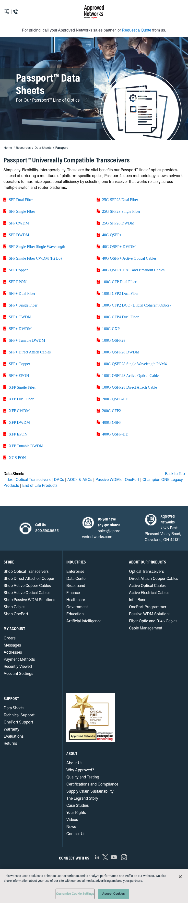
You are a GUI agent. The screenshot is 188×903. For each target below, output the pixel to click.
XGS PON (17, 457)
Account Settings (18, 674)
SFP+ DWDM (20, 328)
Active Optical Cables (147, 586)
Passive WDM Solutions (150, 614)
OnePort (132, 480)
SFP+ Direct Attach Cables (30, 352)
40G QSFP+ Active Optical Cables (129, 258)
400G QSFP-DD (115, 434)
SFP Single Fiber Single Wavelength (37, 246)
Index (7, 480)
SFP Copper (18, 270)
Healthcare (75, 600)
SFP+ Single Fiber (23, 305)
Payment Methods (19, 660)
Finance (73, 593)
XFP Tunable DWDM (26, 446)
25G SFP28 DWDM (118, 223)
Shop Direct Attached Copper (29, 579)
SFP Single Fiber (22, 211)
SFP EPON (18, 282)
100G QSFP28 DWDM (120, 352)
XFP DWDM (19, 422)
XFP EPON (18, 434)
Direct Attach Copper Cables (153, 579)
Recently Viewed (18, 667)
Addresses (13, 653)
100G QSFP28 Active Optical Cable (130, 375)
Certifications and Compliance (92, 784)
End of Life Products (40, 486)
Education (75, 614)
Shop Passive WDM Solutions (29, 600)
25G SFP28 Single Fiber (121, 211)
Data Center (76, 579)
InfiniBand (137, 600)
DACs (59, 480)
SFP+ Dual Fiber (22, 293)
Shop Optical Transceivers (26, 572)
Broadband (75, 586)
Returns (10, 744)
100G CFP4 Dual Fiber (120, 317)
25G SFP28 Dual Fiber (120, 200)
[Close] (180, 876)
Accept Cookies (113, 893)
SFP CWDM (19, 223)
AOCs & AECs (79, 480)
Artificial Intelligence (83, 621)
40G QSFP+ (112, 235)
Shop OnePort (16, 614)
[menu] (23, 11)
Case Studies (77, 806)
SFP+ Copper (19, 364)
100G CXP (111, 328)
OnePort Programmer (147, 607)
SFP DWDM (19, 235)
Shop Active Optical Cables (27, 593)
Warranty (11, 730)
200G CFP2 (111, 411)
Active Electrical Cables (149, 593)
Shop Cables (14, 607)
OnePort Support (18, 722)
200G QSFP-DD (115, 399)
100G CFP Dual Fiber (119, 282)
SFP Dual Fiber (21, 200)
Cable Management (145, 628)
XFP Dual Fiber (21, 399)
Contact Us (75, 834)
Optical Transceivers (33, 480)
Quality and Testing (82, 777)
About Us (74, 763)
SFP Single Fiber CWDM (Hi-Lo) (35, 258)
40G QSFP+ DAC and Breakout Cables (133, 270)
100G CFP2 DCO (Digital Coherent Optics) (136, 305)
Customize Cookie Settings (75, 893)
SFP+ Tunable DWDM (27, 340)
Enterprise (75, 572)
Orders (10, 638)
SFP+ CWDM (20, 317)
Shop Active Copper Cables (27, 586)
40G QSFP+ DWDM (119, 246)
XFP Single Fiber (22, 387)
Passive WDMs (108, 480)
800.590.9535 (47, 531)
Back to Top (175, 474)
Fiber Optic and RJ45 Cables (153, 621)
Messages (12, 646)
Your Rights (76, 813)
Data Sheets (14, 708)
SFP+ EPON (19, 375)
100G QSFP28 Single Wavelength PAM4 (134, 364)
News (71, 827)
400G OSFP (111, 422)
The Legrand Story (82, 799)
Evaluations (14, 737)
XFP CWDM (19, 411)
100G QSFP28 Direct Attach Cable (129, 387)
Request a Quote (136, 30)
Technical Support (19, 715)
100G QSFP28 (113, 340)
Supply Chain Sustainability (90, 792)
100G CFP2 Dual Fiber (120, 293)
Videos (72, 820)
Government (77, 607)
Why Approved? (80, 770)
